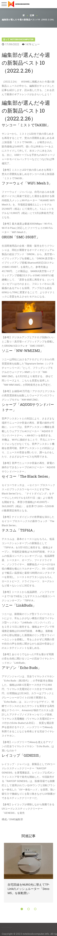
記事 (32, 15)
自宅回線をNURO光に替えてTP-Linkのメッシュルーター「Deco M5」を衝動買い (29, 889)
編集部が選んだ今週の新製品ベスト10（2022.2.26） (28, 20)
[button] (22, 909)
